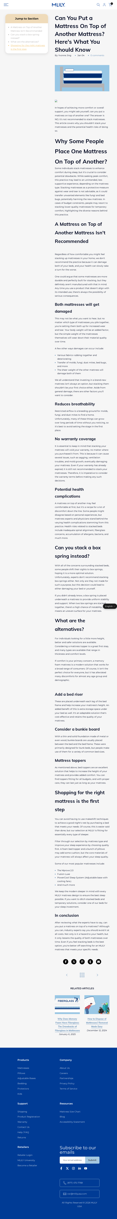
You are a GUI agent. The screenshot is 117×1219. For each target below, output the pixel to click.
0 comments (97, 55)
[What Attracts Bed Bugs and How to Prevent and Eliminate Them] (66, 975)
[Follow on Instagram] (73, 1169)
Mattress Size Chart (70, 1111)
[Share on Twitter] (73, 961)
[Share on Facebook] (65, 961)
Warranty (22, 1121)
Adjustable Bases (27, 1078)
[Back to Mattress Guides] (82, 975)
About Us (65, 1068)
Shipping (22, 1111)
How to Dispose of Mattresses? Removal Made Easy (97, 1023)
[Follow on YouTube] (85, 1169)
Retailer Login (25, 1155)
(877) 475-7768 (75, 1182)
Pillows (21, 1073)
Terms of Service (68, 1088)
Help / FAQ (23, 1132)
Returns (22, 1137)
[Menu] (20, 5)
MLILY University (26, 1160)
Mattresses (23, 1068)
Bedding (22, 1083)
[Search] (98, 4)
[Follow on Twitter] (67, 1169)
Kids (20, 1093)
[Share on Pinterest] (82, 961)
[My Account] (104, 5)
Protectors (23, 1088)
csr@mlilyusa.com (77, 1193)
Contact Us (23, 1127)
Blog (62, 1116)
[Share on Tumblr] (90, 961)
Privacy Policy (67, 1083)
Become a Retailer (27, 1165)
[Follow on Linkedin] (79, 1169)
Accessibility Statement (72, 1121)
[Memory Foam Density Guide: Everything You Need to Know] (97, 975)
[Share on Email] (98, 961)
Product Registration (29, 1116)
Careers (64, 1073)
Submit (92, 1160)
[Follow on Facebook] (61, 1169)
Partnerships (66, 1078)
